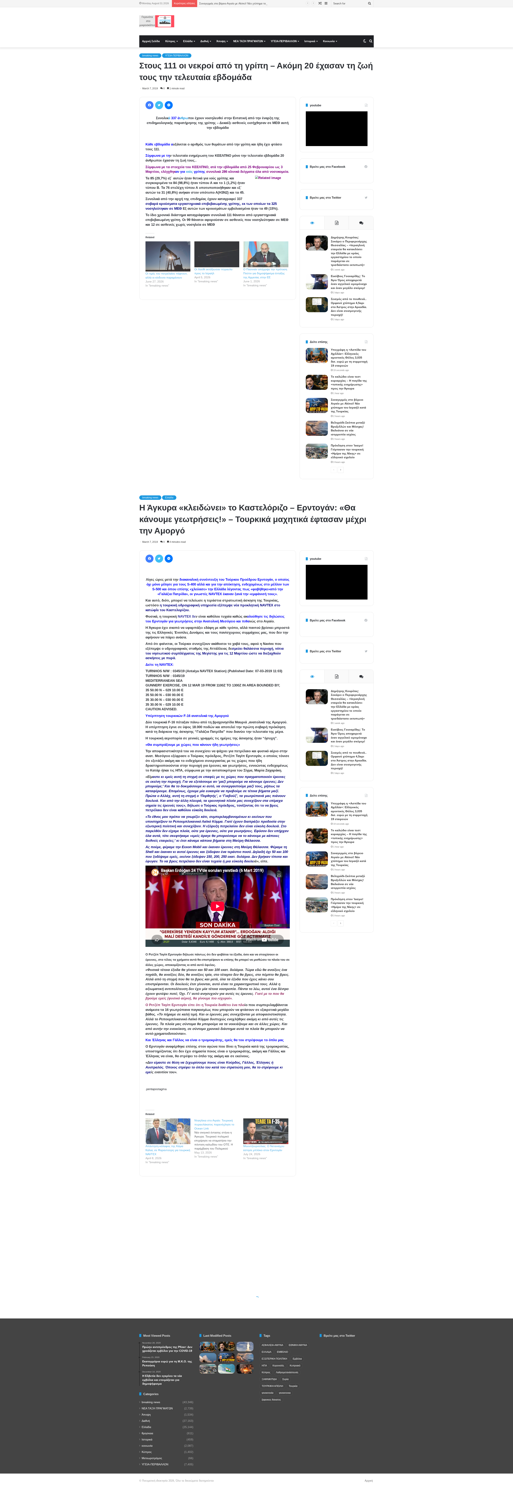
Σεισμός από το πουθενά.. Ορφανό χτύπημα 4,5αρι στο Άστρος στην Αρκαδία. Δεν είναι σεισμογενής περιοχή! (349, 306)
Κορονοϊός (278, 1365)
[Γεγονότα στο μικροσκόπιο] (156, 21)
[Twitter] (159, 105)
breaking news (150, 55)
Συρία (285, 1379)
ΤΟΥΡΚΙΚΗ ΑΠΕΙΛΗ (272, 1386)
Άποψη (220, 41)
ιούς (189, 172)
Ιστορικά (309, 41)
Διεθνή (204, 41)
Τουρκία (293, 1386)
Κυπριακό (295, 1365)
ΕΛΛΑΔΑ (266, 1352)
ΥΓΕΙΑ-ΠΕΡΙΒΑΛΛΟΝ (284, 41)
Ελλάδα (188, 41)
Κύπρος (170, 41)
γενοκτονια (285, 1392)
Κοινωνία (329, 41)
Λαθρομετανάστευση (287, 1372)
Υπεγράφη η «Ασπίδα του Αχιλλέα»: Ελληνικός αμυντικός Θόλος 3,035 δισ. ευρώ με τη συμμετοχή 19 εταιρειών (349, 357)
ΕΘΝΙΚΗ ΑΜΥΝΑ (298, 1345)
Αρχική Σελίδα (151, 41)
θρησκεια (147, 1433)
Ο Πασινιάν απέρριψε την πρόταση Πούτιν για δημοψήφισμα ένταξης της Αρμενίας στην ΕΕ (265, 273)
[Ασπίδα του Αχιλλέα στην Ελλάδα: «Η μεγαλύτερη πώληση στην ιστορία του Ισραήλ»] (244, 1346)
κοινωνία (147, 1445)
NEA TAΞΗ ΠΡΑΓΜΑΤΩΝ (248, 41)
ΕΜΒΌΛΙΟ (282, 1352)
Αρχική (369, 1480)
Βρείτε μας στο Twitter (325, 197)
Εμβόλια (297, 1358)
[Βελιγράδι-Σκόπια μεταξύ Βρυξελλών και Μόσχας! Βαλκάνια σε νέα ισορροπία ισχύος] (317, 428)
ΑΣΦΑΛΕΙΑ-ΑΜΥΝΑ (272, 1345)
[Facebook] (149, 105)
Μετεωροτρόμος (152, 1458)
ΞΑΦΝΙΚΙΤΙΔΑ (269, 1379)
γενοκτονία (267, 1392)
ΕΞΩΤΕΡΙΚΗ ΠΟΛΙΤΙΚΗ (274, 1358)
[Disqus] (217, 360)
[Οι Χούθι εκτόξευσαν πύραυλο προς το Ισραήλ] (216, 254)
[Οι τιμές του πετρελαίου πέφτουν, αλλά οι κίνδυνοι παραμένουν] (167, 256)
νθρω (184, 118)
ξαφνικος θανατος (271, 1399)
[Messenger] (169, 105)
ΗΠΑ (264, 1365)
